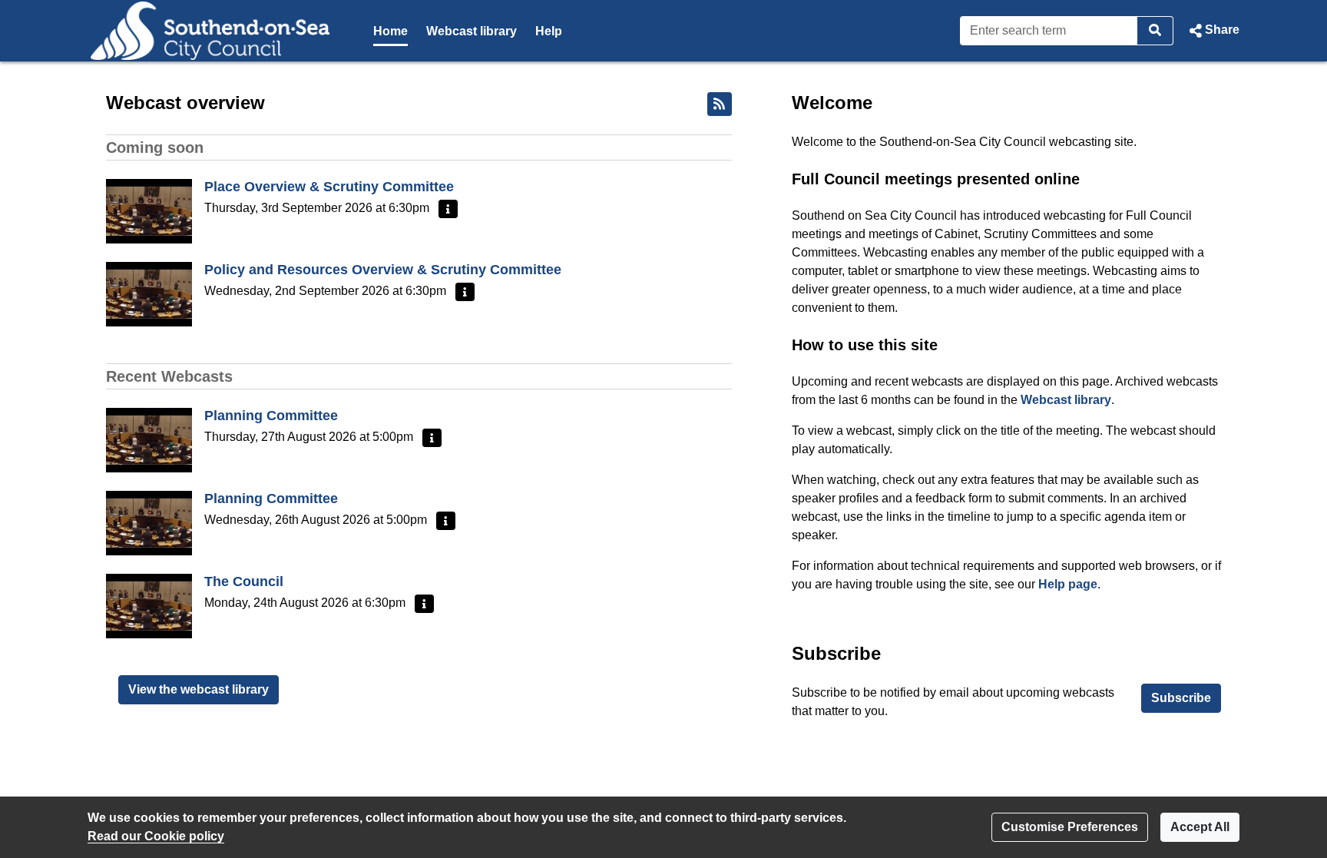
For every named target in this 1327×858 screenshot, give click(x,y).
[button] (1212, 31)
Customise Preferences (1069, 826)
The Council (243, 581)
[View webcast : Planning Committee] (149, 439)
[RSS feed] (719, 104)
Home (390, 31)
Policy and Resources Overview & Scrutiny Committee (382, 269)
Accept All (1199, 826)
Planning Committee (271, 415)
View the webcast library (198, 689)
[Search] (1155, 30)
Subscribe (1181, 697)
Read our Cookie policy (156, 836)
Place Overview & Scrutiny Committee (329, 186)
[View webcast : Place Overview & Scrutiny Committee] (149, 210)
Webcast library (471, 31)
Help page (1067, 584)
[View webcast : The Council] (149, 604)
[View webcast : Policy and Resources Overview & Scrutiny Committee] (149, 293)
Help (548, 31)
